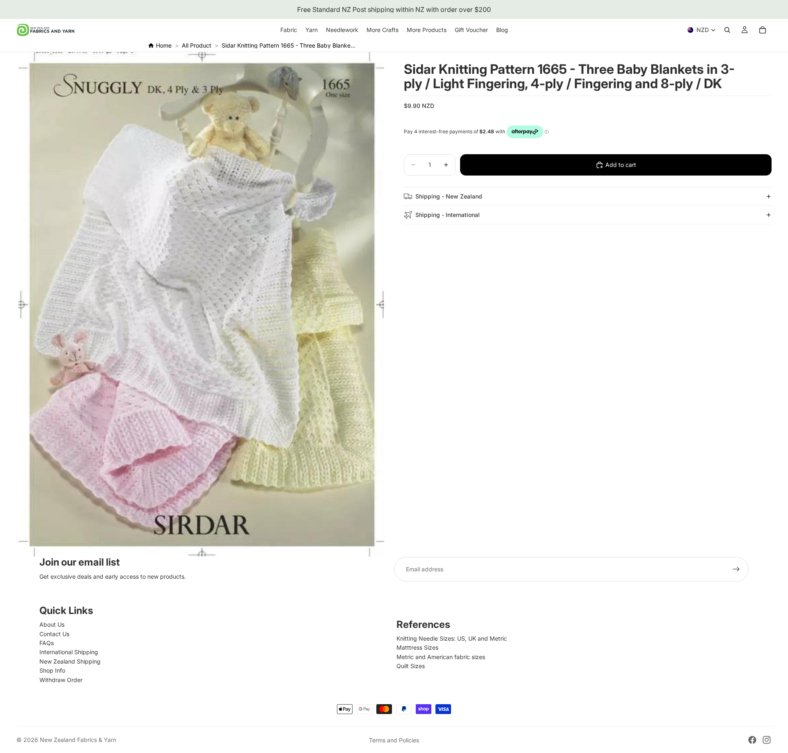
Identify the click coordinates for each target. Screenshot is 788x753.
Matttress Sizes (417, 647)
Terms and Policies (394, 740)
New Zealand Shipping (70, 661)
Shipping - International (447, 214)
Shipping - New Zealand (448, 195)
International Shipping (68, 651)
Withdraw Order (60, 679)
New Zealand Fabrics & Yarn (78, 739)
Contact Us (54, 633)
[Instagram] (767, 740)
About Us (51, 624)
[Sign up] (736, 569)
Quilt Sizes (410, 665)
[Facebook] (752, 740)
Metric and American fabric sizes (440, 656)
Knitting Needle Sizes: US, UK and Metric (451, 638)
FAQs (46, 642)
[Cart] (763, 30)
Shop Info (52, 670)
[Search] (727, 30)
